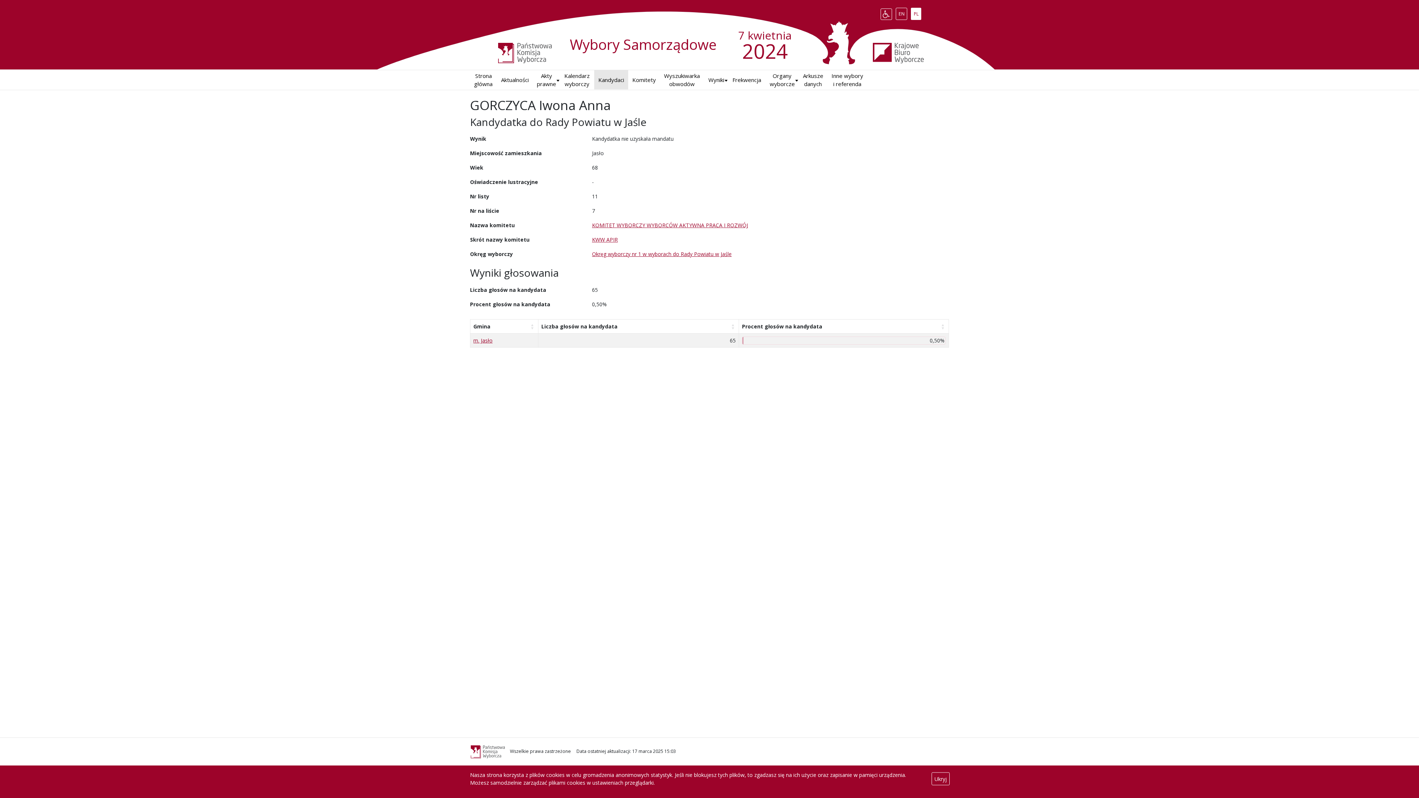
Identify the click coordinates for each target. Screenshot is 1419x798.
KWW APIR (605, 239)
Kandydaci (611, 79)
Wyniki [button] (716, 79)
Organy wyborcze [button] (782, 80)
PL (917, 12)
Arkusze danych (813, 80)
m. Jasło (483, 340)
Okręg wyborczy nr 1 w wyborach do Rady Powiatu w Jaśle (662, 254)
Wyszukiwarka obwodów (682, 80)
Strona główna (483, 80)
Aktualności (515, 79)
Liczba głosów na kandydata (579, 326)
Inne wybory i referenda (847, 80)
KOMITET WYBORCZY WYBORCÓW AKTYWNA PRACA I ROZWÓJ (670, 225)
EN (902, 12)
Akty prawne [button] (546, 80)
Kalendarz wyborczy (577, 80)
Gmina (481, 326)
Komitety (644, 79)
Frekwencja (746, 79)
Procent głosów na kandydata (782, 326)
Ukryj (941, 778)
